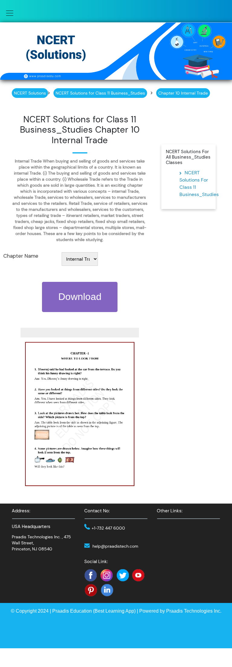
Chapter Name (20, 256)
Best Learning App (114, 611)
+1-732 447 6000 (108, 528)
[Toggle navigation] (7, 12)
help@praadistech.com (115, 546)
